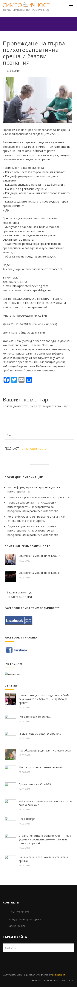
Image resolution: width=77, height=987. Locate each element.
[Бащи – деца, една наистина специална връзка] (10, 860)
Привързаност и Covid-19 (35, 784)
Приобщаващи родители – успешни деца (45, 750)
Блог (56, 980)
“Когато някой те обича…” (35, 716)
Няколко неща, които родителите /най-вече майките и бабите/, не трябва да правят (44, 698)
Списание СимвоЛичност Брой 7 (39, 556)
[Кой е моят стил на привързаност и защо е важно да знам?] (10, 804)
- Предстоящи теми (18, 597)
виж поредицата (34, 448)
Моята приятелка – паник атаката (41, 767)
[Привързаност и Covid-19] (10, 788)
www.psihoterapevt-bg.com (33, 290)
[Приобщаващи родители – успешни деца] (10, 754)
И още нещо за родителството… (40, 733)
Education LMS (32, 974)
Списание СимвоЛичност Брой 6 (39, 572)
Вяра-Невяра (27, 819)
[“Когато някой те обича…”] (10, 720)
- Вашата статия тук (18, 592)
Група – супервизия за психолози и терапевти (38, 497)
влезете (22, 406)
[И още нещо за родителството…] (10, 737)
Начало (36, 980)
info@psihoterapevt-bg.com (25, 919)
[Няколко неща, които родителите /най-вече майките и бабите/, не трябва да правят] (10, 699)
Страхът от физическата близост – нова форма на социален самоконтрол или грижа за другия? (45, 839)
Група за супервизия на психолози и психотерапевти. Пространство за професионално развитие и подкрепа (32, 507)
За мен (48, 980)
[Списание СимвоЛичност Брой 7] (10, 559)
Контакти (67, 980)
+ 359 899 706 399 (19, 912)
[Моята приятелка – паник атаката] (10, 771)
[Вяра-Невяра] (10, 822)
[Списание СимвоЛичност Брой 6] (10, 576)
